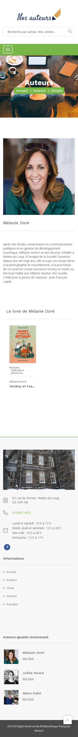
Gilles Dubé (31, 693)
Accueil (22, 91)
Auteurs (39, 91)
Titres (10, 588)
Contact (11, 596)
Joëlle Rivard (33, 673)
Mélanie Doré (17, 381)
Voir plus (28, 658)
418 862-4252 (21, 512)
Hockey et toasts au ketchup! (22, 386)
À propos (12, 604)
